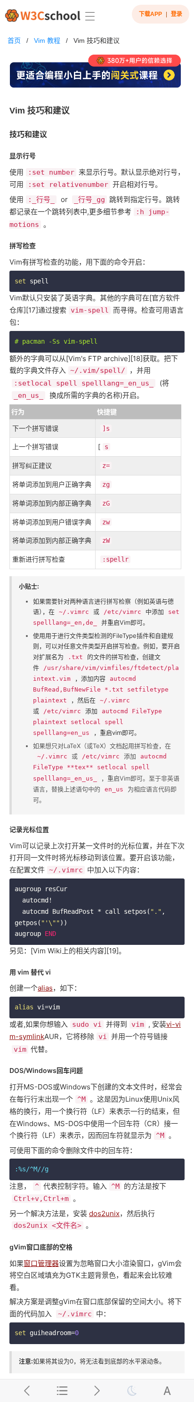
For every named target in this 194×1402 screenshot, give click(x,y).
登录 (176, 14)
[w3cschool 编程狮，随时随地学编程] (43, 15)
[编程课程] (97, 75)
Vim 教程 (47, 40)
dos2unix (104, 1213)
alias (45, 987)
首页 (14, 40)
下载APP (150, 14)
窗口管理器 (41, 1263)
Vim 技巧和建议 (96, 40)
